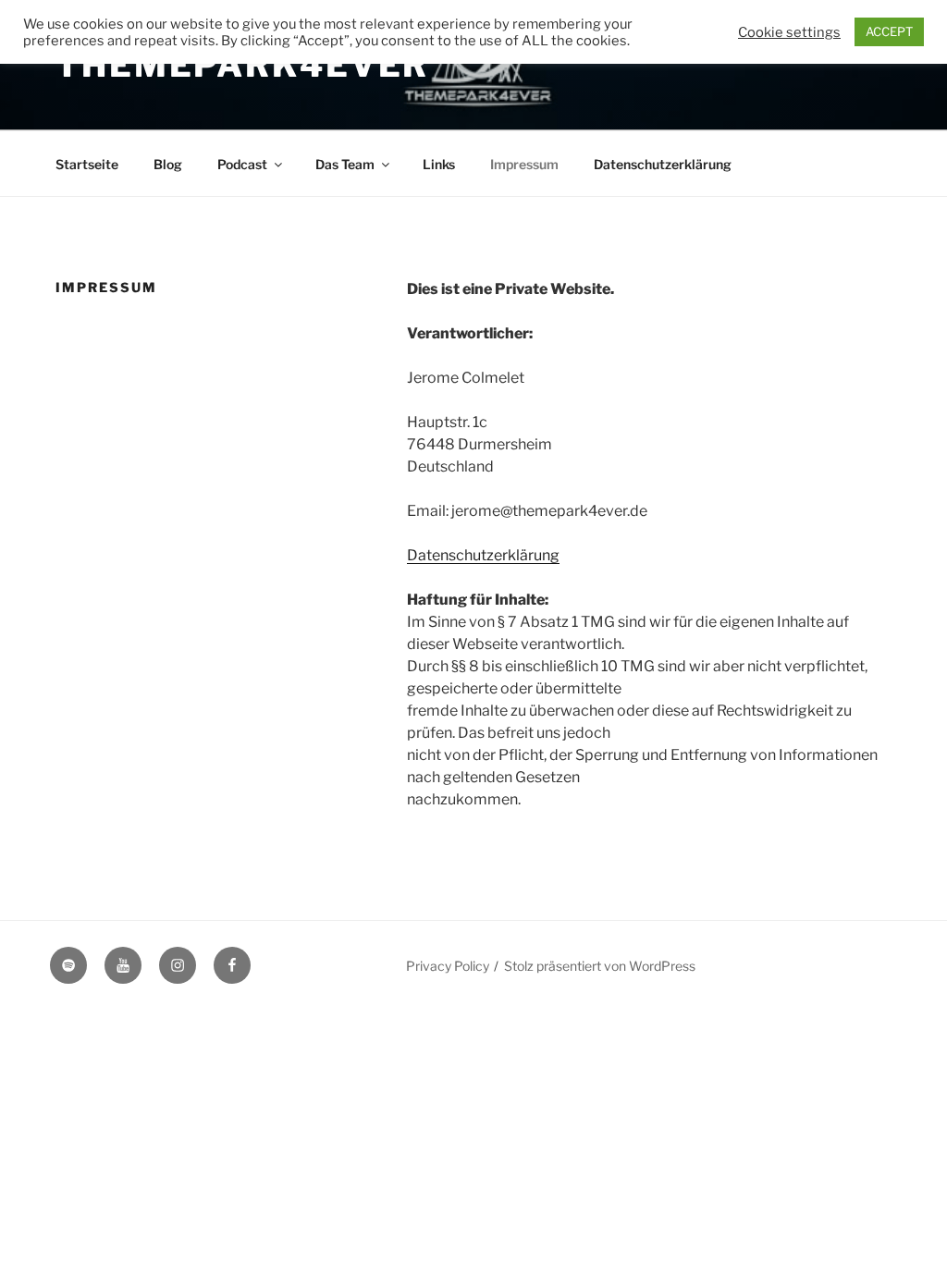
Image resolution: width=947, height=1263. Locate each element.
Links (439, 164)
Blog (168, 164)
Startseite (86, 164)
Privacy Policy (447, 966)
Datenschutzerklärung (663, 164)
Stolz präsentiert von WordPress (599, 966)
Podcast (242, 164)
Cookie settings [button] (789, 32)
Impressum (524, 164)
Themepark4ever (242, 64)
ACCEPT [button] (889, 31)
